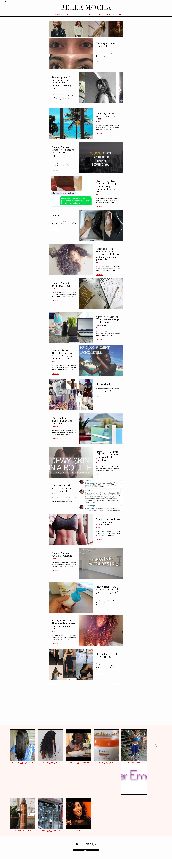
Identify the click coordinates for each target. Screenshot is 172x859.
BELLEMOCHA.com (88, 857)
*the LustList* (110, 14)
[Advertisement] (86, 706)
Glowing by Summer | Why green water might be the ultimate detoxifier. (108, 320)
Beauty (98, 49)
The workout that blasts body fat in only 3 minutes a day (108, 521)
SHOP (82, 14)
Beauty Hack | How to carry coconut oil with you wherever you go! (107, 589)
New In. (56, 215)
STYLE (68, 14)
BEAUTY (75, 14)
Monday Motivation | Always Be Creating (62, 554)
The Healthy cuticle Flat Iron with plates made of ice (62, 420)
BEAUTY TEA (99, 14)
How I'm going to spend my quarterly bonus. (105, 116)
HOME (50, 14)
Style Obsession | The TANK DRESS (107, 656)
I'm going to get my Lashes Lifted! (105, 45)
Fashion (98, 660)
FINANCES (89, 14)
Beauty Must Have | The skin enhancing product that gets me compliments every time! (106, 186)
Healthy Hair (55, 426)
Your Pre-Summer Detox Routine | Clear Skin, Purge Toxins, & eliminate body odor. (63, 354)
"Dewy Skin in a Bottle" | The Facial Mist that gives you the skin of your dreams (108, 455)
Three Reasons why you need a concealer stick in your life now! (63, 488)
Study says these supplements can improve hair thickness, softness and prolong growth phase (107, 254)
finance (98, 121)
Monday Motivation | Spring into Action (62, 284)
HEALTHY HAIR (59, 14)
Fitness (98, 527)
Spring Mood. (103, 384)
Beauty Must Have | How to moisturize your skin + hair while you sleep (64, 624)
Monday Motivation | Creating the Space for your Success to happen (63, 151)
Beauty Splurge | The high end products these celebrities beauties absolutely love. (62, 82)
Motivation (54, 158)
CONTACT (120, 14)
